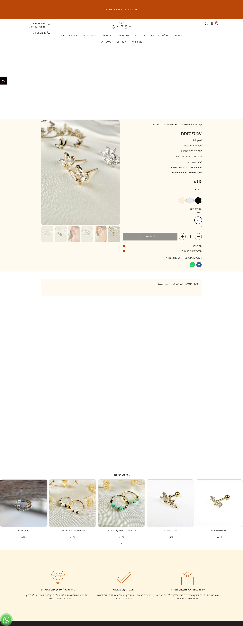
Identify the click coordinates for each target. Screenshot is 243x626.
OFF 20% (106, 41)
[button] (3, 81)
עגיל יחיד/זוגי (195, 209)
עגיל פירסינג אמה (219, 530)
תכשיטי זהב (185, 124)
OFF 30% (122, 41)
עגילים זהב (140, 35)
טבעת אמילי (23, 530)
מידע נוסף (197, 246)
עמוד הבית (197, 124)
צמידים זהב (123, 35)
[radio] (198, 200)
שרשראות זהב (89, 35)
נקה (200, 226)
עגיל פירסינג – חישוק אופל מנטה (121, 530)
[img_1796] (80, 172)
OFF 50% (137, 41)
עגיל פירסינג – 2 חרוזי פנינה (72, 530)
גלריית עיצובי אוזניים (67, 35)
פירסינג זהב (179, 35)
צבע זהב (197, 189)
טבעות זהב (107, 35)
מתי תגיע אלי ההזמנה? (191, 251)
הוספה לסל (150, 236)
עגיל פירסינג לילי (170, 530)
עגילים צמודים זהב (159, 35)
